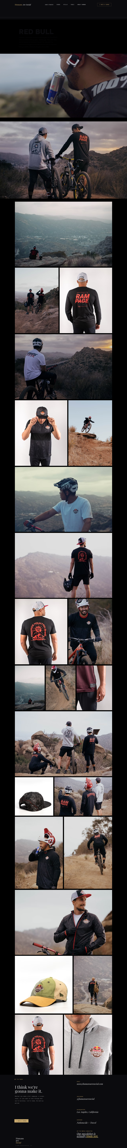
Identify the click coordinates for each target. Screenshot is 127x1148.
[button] (49, 4)
